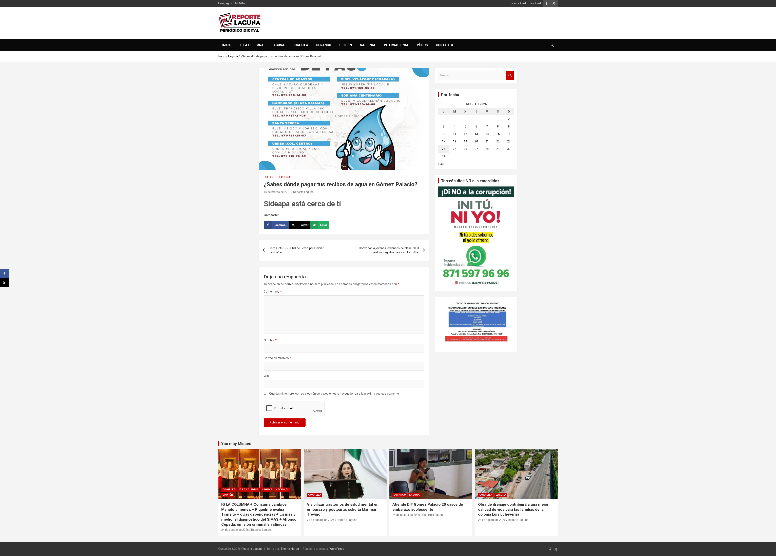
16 (508, 134)
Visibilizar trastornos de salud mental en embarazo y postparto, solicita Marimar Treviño (343, 509)
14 (487, 134)
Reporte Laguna (303, 192)
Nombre (270, 340)
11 (454, 134)
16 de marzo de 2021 (277, 192)
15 (498, 134)
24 (443, 149)
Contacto (444, 45)
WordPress (336, 549)
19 (465, 141)
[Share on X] (4, 282)
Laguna (278, 45)
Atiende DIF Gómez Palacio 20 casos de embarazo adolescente (427, 507)
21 (487, 141)
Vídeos (422, 45)
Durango (323, 45)
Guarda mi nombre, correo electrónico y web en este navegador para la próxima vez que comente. (334, 393)
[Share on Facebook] (4, 273)
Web (267, 376)
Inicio (226, 45)
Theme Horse (290, 549)
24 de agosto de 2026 (235, 529)
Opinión (345, 45)
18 (454, 141)
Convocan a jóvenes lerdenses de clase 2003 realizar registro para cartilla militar (389, 250)
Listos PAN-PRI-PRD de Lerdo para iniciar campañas (296, 250)
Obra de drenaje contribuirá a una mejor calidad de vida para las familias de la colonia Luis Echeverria (513, 509)
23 (508, 141)
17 (443, 141)
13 (476, 134)
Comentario (273, 291)
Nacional (535, 3)
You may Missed (236, 443)
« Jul (441, 164)
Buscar (510, 75)
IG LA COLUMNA (251, 45)
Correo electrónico (277, 358)
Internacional (518, 3)
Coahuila (300, 45)
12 (465, 134)
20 (476, 141)
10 (443, 134)
